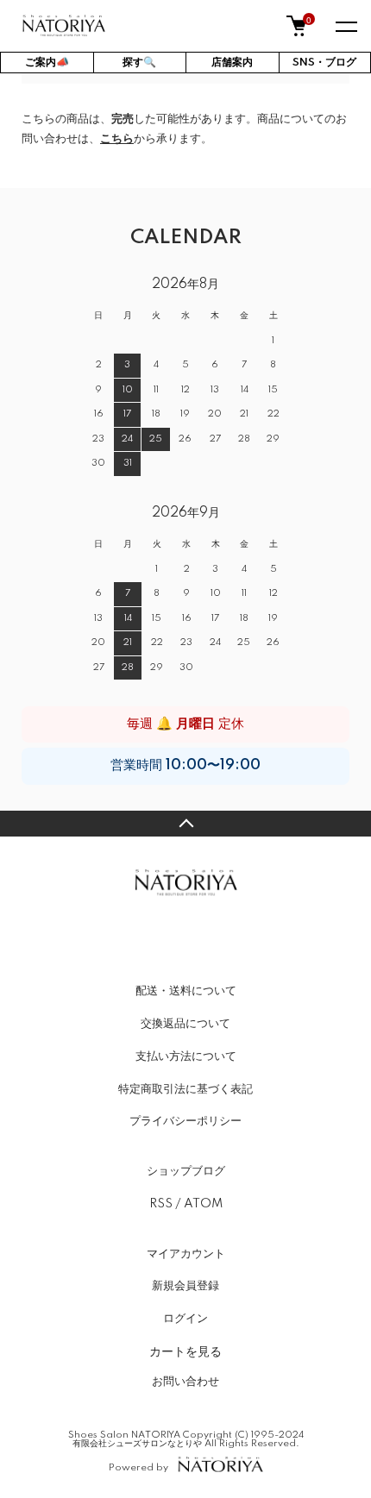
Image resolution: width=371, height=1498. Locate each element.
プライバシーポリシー (185, 1121)
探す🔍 (139, 62)
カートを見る (185, 1350)
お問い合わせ (185, 1382)
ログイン (185, 1319)
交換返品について (185, 1024)
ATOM (203, 1204)
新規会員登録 (185, 1286)
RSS (161, 1204)
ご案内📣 (47, 62)
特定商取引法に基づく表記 (185, 1089)
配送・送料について (185, 991)
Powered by (138, 1467)
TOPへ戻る (185, 824)
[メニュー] (345, 26)
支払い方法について (185, 1056)
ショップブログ (186, 1171)
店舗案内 (232, 62)
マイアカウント (186, 1254)
